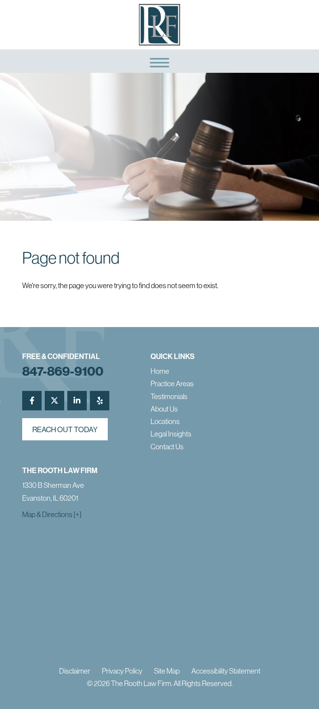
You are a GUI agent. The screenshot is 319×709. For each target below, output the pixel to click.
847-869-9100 (62, 371)
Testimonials (169, 396)
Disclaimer (74, 671)
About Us (164, 408)
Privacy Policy (122, 671)
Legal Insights (171, 433)
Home (160, 371)
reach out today (65, 429)
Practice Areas (172, 383)
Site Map (167, 671)
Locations (165, 421)
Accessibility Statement (225, 671)
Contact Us (167, 446)
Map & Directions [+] (51, 514)
